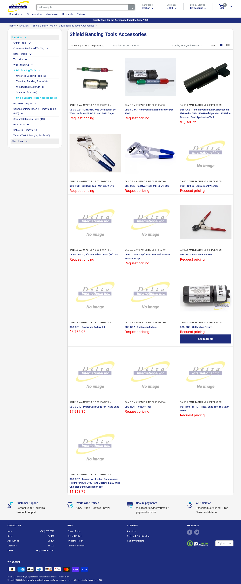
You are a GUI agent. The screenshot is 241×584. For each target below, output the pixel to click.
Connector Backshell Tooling (29, 48)
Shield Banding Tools (44, 25)
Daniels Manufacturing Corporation (90, 105)
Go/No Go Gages (23, 103)
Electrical (24, 25)
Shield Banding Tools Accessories (76, 25)
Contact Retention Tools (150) (29, 119)
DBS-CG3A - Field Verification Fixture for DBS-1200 (150, 111)
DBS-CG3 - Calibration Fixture (196, 327)
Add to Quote (206, 338)
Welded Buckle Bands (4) (30, 86)
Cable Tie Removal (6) (25, 130)
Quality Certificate (135, 541)
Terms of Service (76, 546)
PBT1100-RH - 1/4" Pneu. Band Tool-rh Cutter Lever (204, 408)
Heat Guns (19, 124)
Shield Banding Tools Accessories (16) (37, 97)
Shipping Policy (75, 541)
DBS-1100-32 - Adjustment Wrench (199, 186)
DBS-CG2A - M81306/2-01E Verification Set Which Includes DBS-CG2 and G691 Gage (92, 111)
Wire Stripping (21, 65)
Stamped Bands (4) (26, 92)
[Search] (131, 7)
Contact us (14, 525)
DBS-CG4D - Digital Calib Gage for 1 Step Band (94, 406)
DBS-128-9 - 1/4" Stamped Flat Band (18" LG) (93, 254)
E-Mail (10, 550)
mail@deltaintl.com (44, 550)
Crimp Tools (20, 42)
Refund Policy (74, 536)
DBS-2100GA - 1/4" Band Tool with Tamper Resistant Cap (147, 256)
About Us (131, 531)
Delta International (29, 580)
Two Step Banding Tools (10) (32, 81)
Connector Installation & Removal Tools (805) (34, 111)
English (221, 543)
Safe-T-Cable (20, 53)
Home (12, 25)
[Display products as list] (228, 45)
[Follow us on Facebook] (189, 532)
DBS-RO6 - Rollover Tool (138, 406)
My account (196, 8)
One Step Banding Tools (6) (31, 75)
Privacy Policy (74, 531)
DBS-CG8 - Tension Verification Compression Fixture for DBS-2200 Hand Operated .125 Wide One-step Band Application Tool (205, 113)
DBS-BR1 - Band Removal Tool (196, 254)
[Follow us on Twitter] (196, 532)
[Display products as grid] (221, 45)
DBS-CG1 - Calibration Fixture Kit (87, 327)
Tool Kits (18, 59)
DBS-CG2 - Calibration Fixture (141, 327)
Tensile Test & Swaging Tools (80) (31, 135)
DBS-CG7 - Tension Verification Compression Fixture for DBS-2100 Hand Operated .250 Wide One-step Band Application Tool (94, 483)
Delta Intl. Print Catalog (138, 536)
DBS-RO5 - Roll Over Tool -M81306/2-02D (147, 186)
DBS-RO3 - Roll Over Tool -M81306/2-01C (91, 186)
